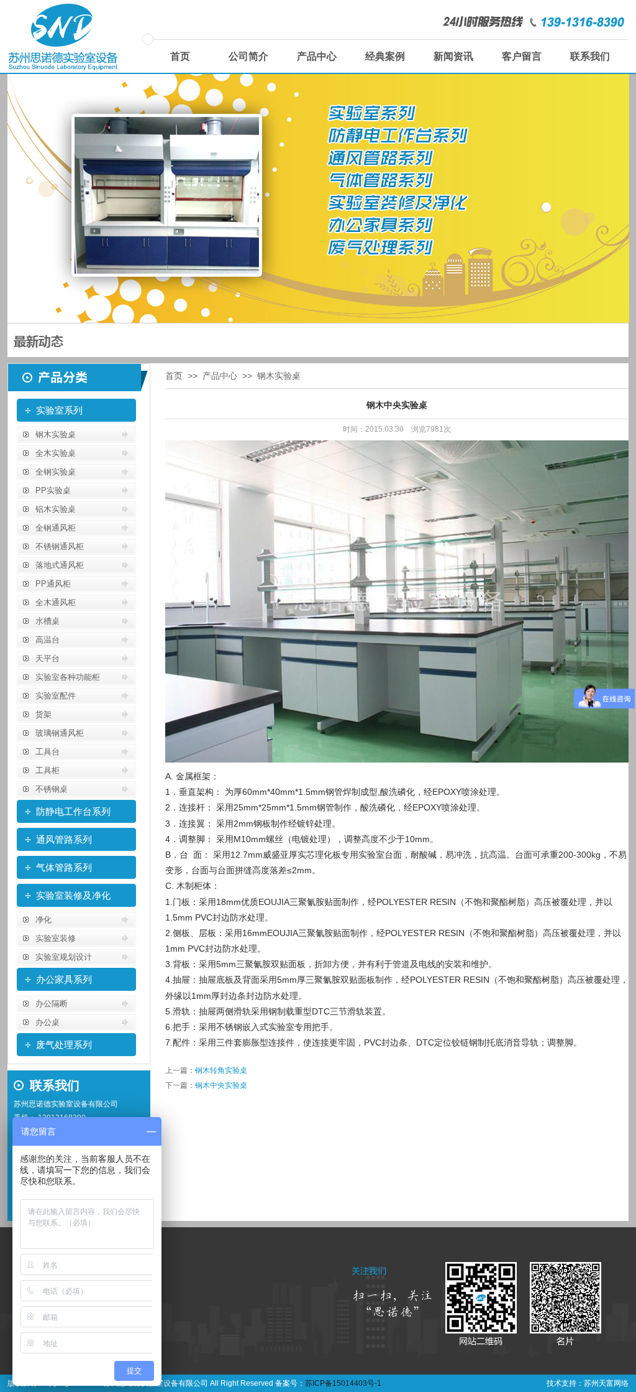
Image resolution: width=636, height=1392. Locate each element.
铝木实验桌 (55, 509)
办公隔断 (51, 1003)
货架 (43, 714)
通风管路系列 (64, 839)
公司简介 (248, 56)
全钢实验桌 (55, 471)
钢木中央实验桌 (221, 1085)
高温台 (47, 639)
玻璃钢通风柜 (59, 733)
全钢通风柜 (55, 527)
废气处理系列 (64, 1044)
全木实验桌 (55, 453)
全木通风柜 (55, 602)
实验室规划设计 (63, 957)
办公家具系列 (64, 979)
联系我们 (590, 56)
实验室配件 (55, 695)
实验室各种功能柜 (67, 677)
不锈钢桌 (51, 789)
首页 (180, 56)
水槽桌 (47, 621)
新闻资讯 (453, 56)
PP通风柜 (53, 583)
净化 (43, 919)
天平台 (47, 658)
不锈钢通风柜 (59, 546)
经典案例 (385, 56)
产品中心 (317, 56)
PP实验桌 (53, 490)
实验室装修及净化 (73, 895)
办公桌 (47, 1022)
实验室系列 (59, 410)
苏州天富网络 (606, 1383)
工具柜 (47, 770)
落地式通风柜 (59, 565)
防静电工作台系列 (73, 811)
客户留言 (522, 56)
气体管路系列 (64, 867)
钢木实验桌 (55, 434)
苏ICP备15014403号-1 (343, 1383)
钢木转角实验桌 (221, 1070)
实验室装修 (55, 938)
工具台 (47, 751)
